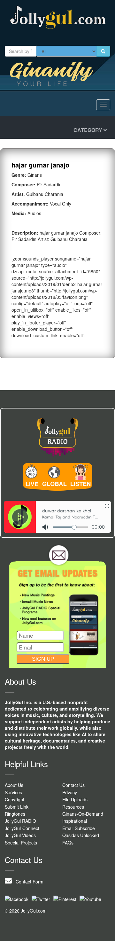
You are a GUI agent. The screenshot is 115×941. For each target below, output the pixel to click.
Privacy (69, 792)
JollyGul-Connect (22, 828)
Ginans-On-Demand (82, 814)
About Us (14, 785)
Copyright (14, 799)
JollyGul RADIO (20, 821)
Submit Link (16, 807)
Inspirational (74, 821)
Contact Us (73, 785)
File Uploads (75, 799)
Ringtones (15, 814)
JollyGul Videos (20, 835)
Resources (73, 807)
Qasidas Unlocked (80, 835)
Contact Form (27, 881)
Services (13, 792)
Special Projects (21, 842)
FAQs (67, 842)
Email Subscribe (78, 828)
